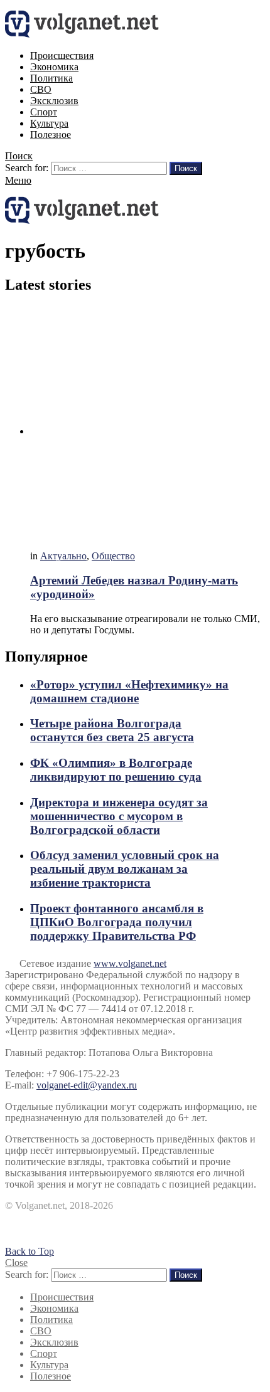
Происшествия (62, 55)
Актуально (63, 556)
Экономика (54, 66)
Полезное (50, 134)
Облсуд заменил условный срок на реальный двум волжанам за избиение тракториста (124, 868)
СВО (40, 89)
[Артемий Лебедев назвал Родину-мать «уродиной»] (147, 423)
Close (16, 1262)
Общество (113, 556)
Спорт (43, 112)
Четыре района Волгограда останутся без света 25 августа (112, 730)
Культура (49, 123)
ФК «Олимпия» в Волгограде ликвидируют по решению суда (116, 769)
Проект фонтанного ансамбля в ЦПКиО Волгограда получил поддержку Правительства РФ (116, 922)
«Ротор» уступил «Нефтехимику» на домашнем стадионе (129, 691)
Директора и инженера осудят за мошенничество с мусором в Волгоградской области (119, 816)
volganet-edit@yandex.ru (86, 1085)
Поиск (186, 168)
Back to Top (29, 1251)
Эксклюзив (54, 100)
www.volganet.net (130, 963)
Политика (51, 78)
